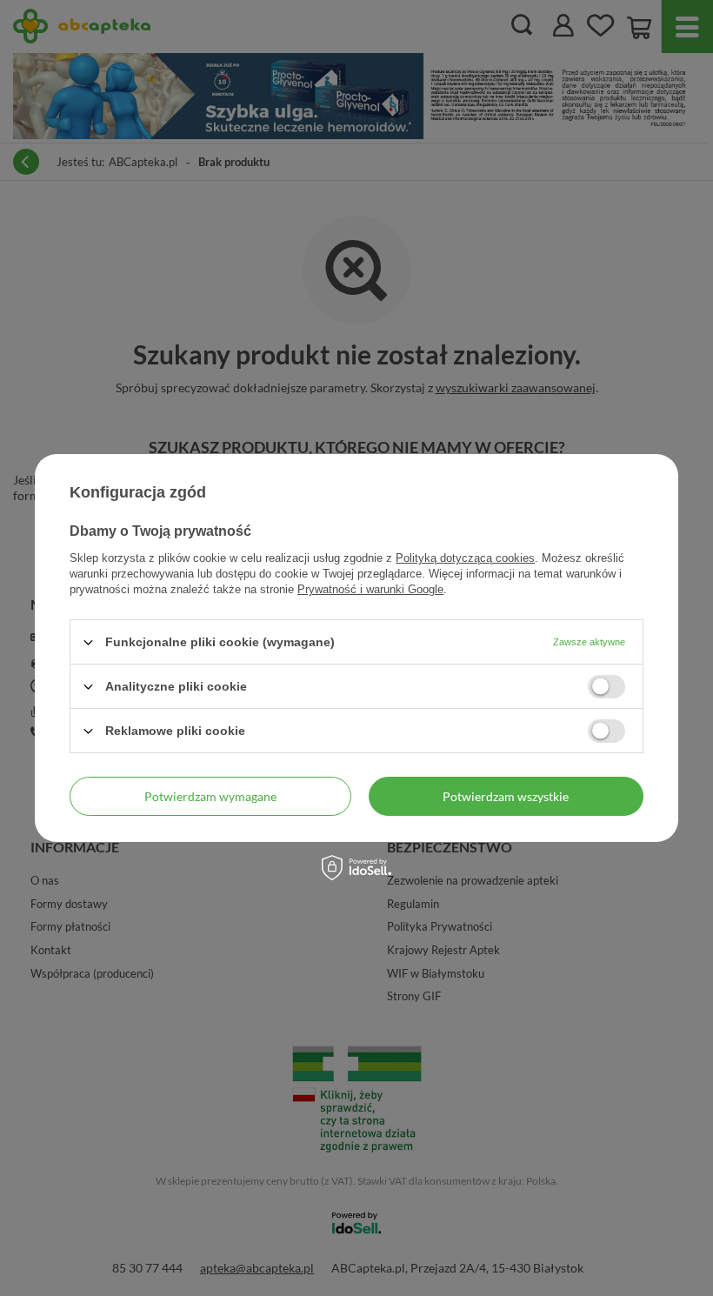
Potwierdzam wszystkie (506, 795)
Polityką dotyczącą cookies (465, 557)
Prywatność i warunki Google (370, 589)
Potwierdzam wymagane (210, 795)
